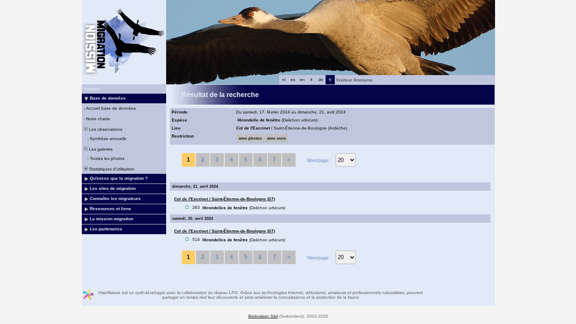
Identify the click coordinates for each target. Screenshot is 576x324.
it (311, 79)
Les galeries (100, 149)
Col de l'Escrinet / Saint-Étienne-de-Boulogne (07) (224, 199)
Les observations (105, 129)
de (320, 79)
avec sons (276, 138)
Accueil (92, 88)
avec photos (250, 138)
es (293, 79)
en (302, 79)
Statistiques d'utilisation (111, 169)
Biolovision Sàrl (263, 316)
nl (283, 79)
